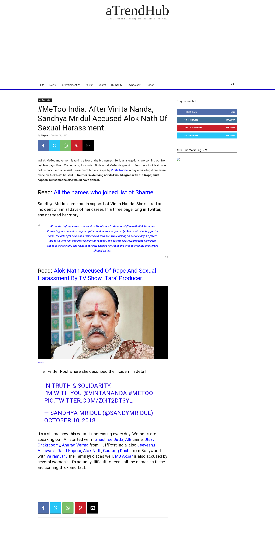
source (41, 362)
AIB (128, 439)
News (52, 85)
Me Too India (45, 100)
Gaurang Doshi (116, 450)
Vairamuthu (57, 456)
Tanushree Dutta (108, 439)
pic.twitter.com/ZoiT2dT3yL (88, 400)
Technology (134, 85)
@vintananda (105, 393)
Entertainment (69, 85)
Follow (230, 119)
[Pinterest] (76, 145)
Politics (89, 85)
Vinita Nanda (119, 170)
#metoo (140, 393)
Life (42, 85)
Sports (102, 85)
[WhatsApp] (65, 145)
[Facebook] (43, 145)
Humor (150, 85)
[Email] (88, 145)
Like (232, 111)
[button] (232, 85)
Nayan (44, 135)
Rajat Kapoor (69, 450)
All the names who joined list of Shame (103, 192)
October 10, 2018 (69, 420)
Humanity (116, 85)
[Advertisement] (137, 52)
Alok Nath (92, 450)
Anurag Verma (75, 445)
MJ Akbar (124, 456)
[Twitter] (54, 145)
